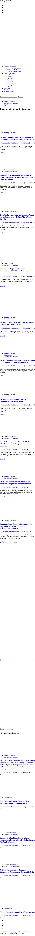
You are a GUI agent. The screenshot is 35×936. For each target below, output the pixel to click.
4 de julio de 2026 (26, 531)
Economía (10, 78)
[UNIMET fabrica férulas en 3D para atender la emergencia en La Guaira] (10, 314)
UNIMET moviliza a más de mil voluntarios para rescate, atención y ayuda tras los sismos (17, 138)
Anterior (2, 543)
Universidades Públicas (14, 71)
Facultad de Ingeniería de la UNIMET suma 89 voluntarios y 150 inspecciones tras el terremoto (17, 444)
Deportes (10, 76)
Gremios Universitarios (14, 68)
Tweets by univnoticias (7, 729)
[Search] (0, 94)
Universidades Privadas (14, 70)
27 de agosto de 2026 (27, 807)
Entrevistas (7, 88)
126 (14, 543)
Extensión (10, 81)
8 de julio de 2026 (26, 449)
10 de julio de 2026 (26, 405)
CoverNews (11, 933)
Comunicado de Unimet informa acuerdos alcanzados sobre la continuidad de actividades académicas (16, 526)
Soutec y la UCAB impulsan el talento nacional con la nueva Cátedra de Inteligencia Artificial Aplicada (17, 840)
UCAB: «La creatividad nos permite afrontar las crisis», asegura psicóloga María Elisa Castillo (17, 217)
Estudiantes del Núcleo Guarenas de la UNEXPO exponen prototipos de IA (14, 802)
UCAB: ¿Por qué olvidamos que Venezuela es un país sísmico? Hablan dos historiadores (17, 361)
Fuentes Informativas (10, 73)
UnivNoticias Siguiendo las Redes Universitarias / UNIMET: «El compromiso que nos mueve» (16, 271)
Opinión (6, 90)
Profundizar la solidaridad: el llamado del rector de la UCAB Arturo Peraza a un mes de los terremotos (16, 177)
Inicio (5, 65)
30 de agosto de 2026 (27, 772)
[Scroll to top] (0, 935)
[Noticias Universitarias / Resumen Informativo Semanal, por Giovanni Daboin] (14, 861)
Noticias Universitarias (10, 66)
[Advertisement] (17, 46)
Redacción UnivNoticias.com (10, 143)
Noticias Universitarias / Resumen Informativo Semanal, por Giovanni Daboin (17, 871)
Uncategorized (8, 355)
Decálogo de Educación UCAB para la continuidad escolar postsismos (14, 400)
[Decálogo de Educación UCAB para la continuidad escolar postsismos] (14, 391)
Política (9, 86)
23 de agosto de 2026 (27, 915)
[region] (17, 573)
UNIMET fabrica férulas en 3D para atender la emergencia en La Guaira (17, 323)
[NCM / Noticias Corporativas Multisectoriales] (14, 905)
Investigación (11, 85)
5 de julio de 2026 (26, 487)
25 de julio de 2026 (26, 143)
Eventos (9, 80)
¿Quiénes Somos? (9, 91)
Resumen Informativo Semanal (13, 866)
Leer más (2, 152)
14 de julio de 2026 (26, 328)
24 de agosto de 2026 (27, 875)
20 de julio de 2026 (26, 222)
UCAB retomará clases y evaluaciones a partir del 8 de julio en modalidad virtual (15, 483)
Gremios (10, 83)
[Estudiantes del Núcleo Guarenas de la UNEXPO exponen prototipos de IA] (14, 794)
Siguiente (18, 543)
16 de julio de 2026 (26, 276)
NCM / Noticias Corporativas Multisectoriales (17, 912)
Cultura (9, 75)
